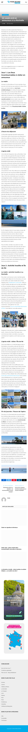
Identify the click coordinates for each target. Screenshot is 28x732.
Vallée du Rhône (5, 686)
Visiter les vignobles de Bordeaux (9, 527)
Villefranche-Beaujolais (6, 706)
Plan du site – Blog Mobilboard (8, 672)
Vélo (2, 716)
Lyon (2, 693)
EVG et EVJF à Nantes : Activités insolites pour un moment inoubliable (20, 489)
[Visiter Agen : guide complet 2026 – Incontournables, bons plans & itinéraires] (14, 538)
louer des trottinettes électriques (10, 375)
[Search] (26, 2)
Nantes (3, 695)
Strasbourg (4, 702)
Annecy (3, 682)
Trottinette (4, 720)
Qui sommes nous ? (6, 668)
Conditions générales (6, 670)
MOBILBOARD (18, 728)
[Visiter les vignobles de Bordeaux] (14, 518)
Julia (4, 23)
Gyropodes (4, 718)
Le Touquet (4, 691)
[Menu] (2, 2)
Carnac (3, 684)
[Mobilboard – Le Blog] (14, 2)
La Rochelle (5, 14)
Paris (2, 699)
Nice (2, 697)
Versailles (3, 704)
